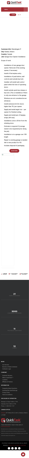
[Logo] (14, 420)
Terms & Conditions (7, 394)
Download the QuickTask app (9, 390)
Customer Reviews (7, 375)
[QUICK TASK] (14, 2)
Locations (4, 379)
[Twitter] (12, 448)
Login (13, 14)
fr (20, 14)
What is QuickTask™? (7, 377)
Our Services (5, 364)
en (18, 14)
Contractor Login (6, 369)
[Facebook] (9, 448)
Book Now (14, 150)
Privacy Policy (6, 392)
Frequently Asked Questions (9, 388)
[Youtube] (19, 448)
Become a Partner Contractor (9, 367)
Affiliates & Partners (7, 381)
